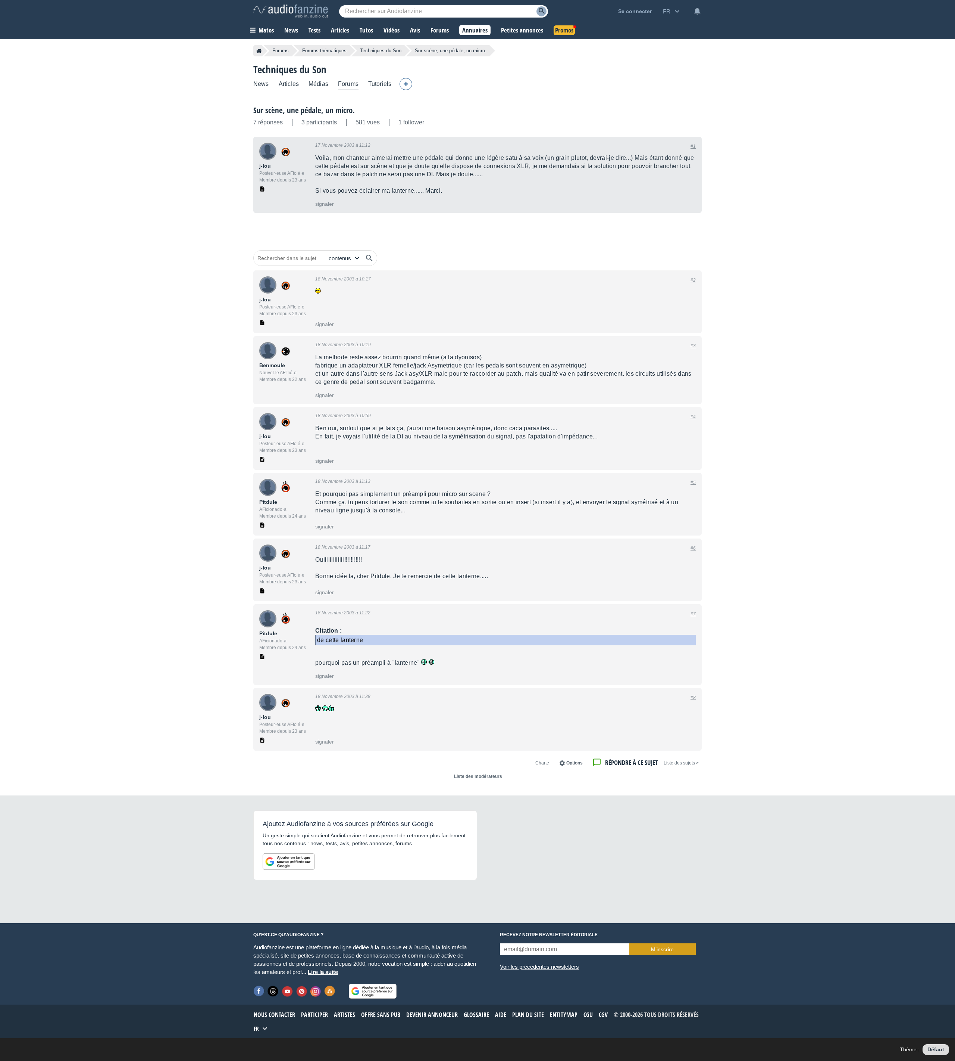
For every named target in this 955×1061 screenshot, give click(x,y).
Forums (280, 50)
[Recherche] (541, 11)
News (261, 84)
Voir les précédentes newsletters (539, 967)
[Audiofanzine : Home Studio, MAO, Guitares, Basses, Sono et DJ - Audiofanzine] (290, 11)
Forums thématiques (324, 50)
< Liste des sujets (681, 763)
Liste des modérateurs (478, 776)
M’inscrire (662, 949)
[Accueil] (259, 50)
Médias (318, 84)
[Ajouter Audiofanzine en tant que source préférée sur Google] (289, 861)
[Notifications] (697, 11)
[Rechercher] (369, 258)
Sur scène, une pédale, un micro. (304, 110)
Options (574, 763)
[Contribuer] (406, 84)
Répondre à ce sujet (631, 762)
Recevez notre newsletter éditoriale (549, 934)
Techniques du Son (380, 50)
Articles (289, 84)
